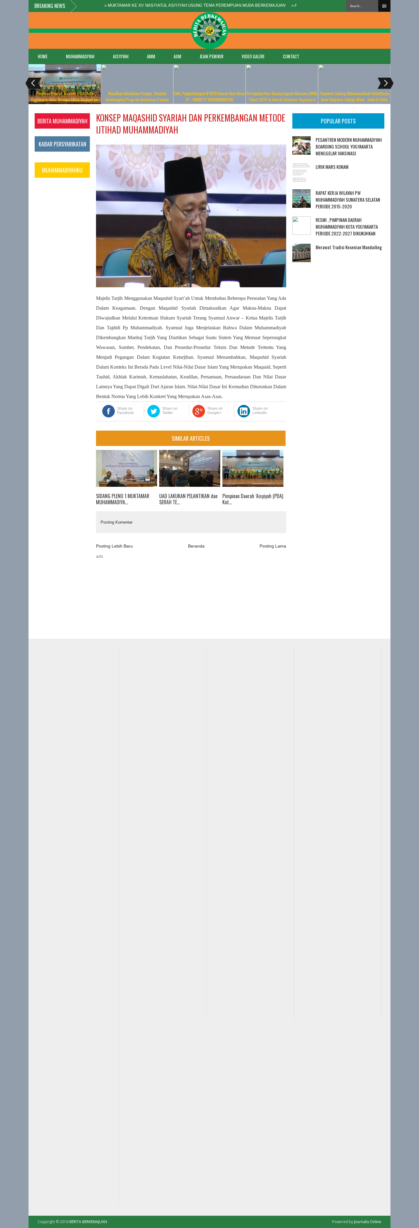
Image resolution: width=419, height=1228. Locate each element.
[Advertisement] (311, 299)
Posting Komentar (117, 522)
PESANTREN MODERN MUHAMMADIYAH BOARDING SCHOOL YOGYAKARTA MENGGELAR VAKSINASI (349, 146)
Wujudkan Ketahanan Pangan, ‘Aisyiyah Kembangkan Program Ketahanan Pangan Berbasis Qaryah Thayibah (137, 99)
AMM (151, 56)
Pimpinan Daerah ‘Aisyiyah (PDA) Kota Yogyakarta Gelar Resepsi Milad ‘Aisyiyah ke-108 (65, 99)
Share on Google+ (215, 410)
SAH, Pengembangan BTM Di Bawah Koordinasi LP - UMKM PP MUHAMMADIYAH (209, 96)
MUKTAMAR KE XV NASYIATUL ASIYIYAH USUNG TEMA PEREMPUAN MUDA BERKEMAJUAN (181, 5)
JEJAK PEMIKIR (211, 56)
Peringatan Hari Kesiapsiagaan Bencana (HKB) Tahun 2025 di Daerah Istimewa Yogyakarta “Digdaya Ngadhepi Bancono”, (282, 99)
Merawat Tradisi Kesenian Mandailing (349, 247)
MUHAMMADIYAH (80, 56)
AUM (177, 56)
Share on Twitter (170, 410)
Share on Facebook (125, 410)
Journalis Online (367, 1221)
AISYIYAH (121, 56)
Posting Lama (272, 546)
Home (43, 56)
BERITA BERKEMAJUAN (88, 1221)
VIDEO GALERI (253, 56)
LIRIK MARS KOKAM (332, 166)
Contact (291, 56)
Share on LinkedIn (260, 410)
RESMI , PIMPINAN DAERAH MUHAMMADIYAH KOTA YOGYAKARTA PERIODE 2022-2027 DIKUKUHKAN (347, 226)
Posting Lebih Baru (114, 546)
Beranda (196, 546)
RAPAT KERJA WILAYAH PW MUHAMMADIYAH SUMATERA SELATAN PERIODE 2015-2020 (348, 199)
